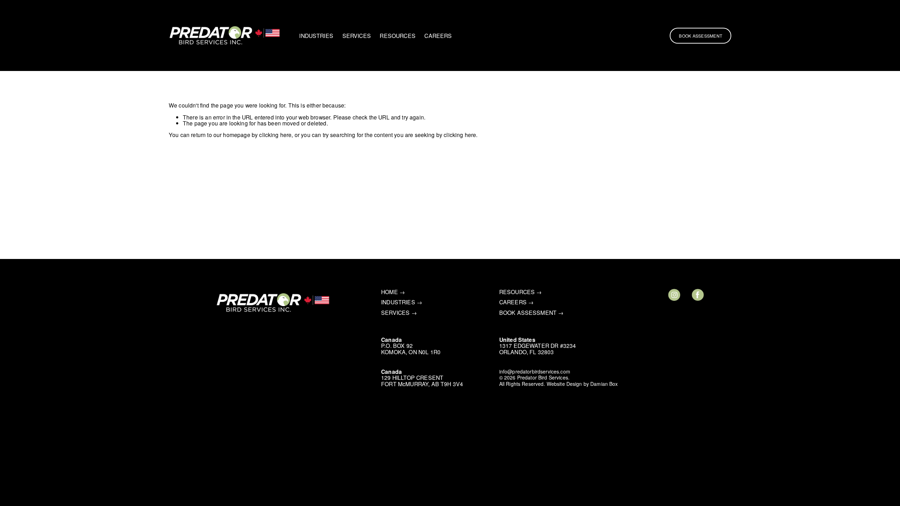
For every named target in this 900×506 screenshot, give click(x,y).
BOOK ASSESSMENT (528, 313)
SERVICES (356, 35)
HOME (389, 292)
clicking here (275, 134)
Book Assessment (700, 36)
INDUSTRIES (316, 35)
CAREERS (438, 35)
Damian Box (604, 384)
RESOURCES (397, 35)
